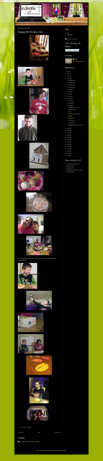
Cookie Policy (70, 34)
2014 (68, 139)
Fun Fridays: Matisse (72, 107)
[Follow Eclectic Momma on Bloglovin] (72, 51)
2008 (68, 153)
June (69, 94)
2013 (68, 142)
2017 (68, 133)
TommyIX (54, 450)
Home (39, 432)
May (69, 96)
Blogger (64, 450)
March (70, 101)
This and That (71, 120)
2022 (68, 73)
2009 (68, 151)
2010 (68, 148)
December (70, 80)
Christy (75, 59)
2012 (68, 144)
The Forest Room (70, 171)
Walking (70, 116)
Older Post (57, 432)
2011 (68, 146)
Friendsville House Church (73, 164)
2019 (68, 128)
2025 (68, 71)
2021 (68, 76)
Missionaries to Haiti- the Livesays (74, 169)
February (70, 103)
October (70, 85)
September (71, 87)
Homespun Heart (70, 166)
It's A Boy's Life (70, 168)
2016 (68, 135)
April (69, 98)
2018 (68, 130)
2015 (68, 137)
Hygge (69, 111)
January (70, 105)
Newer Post (20, 432)
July (69, 91)
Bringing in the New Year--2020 (75, 125)
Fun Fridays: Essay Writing (74, 114)
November (70, 82)
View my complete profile (79, 61)
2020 (68, 78)
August (70, 89)
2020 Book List (71, 122)
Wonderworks (71, 118)
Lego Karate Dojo (72, 109)
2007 (68, 155)
